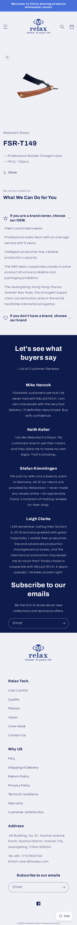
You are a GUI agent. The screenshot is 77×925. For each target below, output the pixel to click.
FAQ (11, 758)
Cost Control (18, 690)
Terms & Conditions (23, 794)
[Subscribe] (64, 623)
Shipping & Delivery (23, 767)
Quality (13, 699)
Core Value (16, 726)
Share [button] (12, 172)
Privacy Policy (19, 785)
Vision (13, 717)
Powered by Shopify (50, 923)
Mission (14, 708)
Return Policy (18, 776)
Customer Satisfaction (26, 812)
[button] (5, 27)
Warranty (15, 803)
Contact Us (17, 735)
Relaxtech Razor (32, 923)
